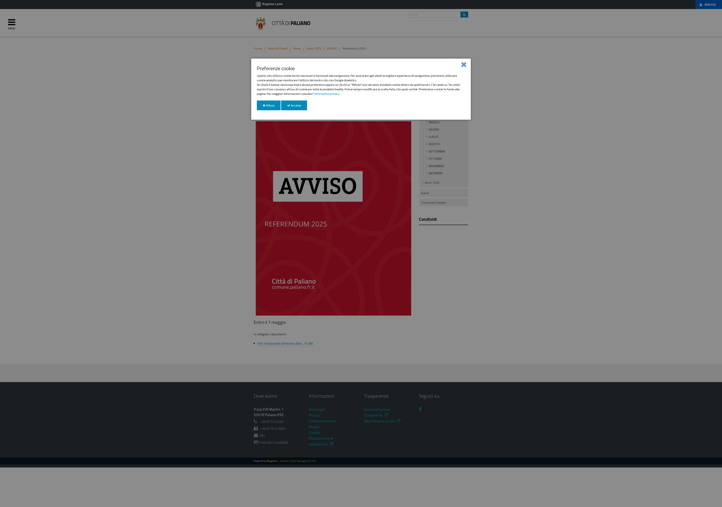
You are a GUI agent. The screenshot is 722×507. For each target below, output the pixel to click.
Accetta (298, 106)
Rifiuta (273, 106)
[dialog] (361, 89)
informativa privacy (326, 93)
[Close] (464, 64)
